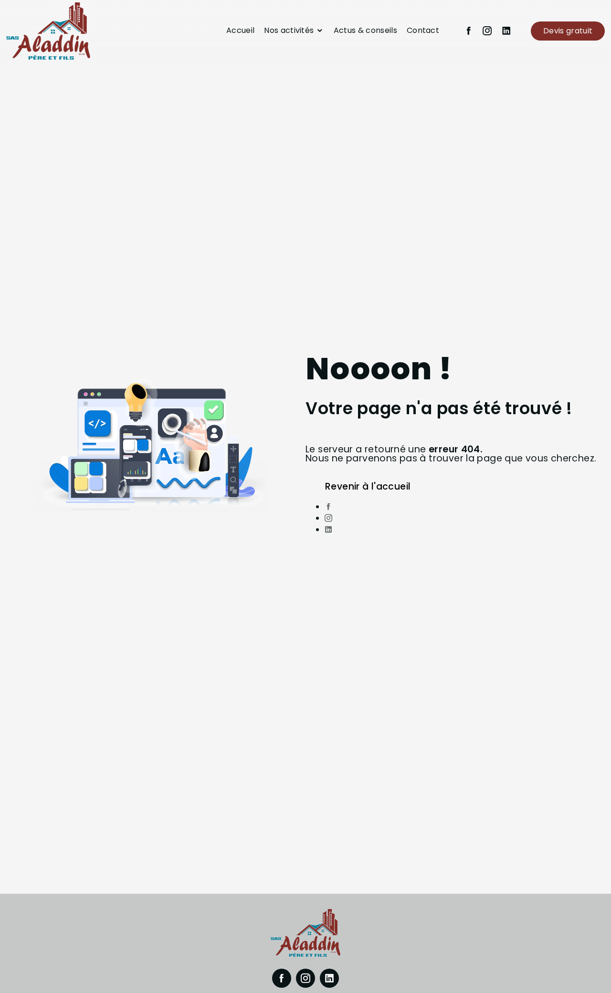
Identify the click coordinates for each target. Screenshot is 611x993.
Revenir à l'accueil (368, 486)
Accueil (240, 30)
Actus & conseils (365, 30)
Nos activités (289, 30)
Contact (423, 30)
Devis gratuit (567, 30)
